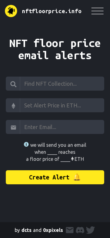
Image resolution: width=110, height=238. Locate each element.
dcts (26, 230)
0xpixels (53, 230)
